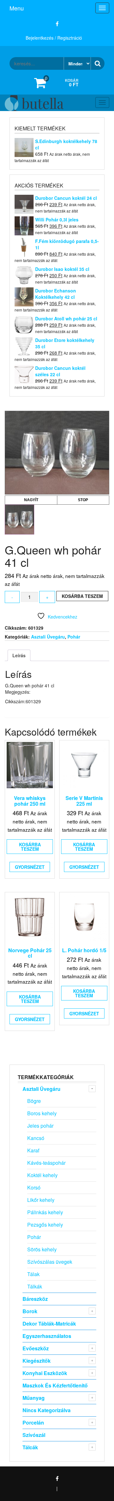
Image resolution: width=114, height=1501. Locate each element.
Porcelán (33, 1422)
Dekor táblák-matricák (49, 1323)
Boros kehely (42, 1113)
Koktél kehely (42, 1175)
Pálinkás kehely (45, 1212)
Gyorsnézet (30, 867)
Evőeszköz (35, 1348)
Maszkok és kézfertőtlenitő (55, 1385)
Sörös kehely (42, 1249)
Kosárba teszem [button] (30, 846)
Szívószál (33, 1435)
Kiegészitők (36, 1360)
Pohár (73, 636)
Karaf (33, 1150)
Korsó (34, 1187)
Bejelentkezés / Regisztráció (54, 38)
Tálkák (34, 1286)
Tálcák (30, 1447)
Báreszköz (35, 1298)
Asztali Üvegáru (48, 636)
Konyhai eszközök (44, 1373)
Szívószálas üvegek (49, 1261)
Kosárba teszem (82, 596)
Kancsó (35, 1138)
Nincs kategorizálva (46, 1410)
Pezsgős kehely (45, 1224)
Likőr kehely (40, 1199)
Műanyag (33, 1397)
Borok (29, 1311)
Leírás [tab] (19, 655)
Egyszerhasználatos (46, 1336)
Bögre (34, 1100)
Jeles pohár (40, 1125)
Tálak (33, 1274)
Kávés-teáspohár (46, 1162)
